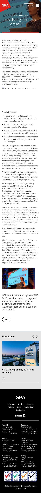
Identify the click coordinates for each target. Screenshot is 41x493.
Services (21, 404)
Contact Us (28, 5)
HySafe (7, 188)
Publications (28, 407)
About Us (30, 404)
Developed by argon (29, 486)
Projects (11, 407)
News (19, 407)
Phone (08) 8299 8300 (9, 433)
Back (7, 319)
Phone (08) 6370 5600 (9, 450)
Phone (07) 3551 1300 (28, 433)
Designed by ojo (20, 488)
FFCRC (10, 153)
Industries (11, 404)
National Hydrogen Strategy (23, 179)
